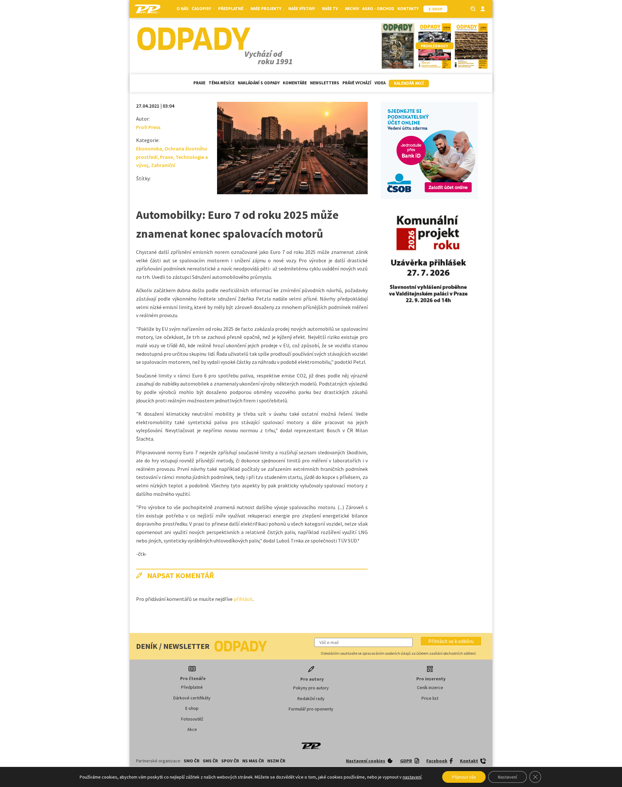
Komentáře (295, 83)
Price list (429, 698)
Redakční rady (311, 698)
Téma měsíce (222, 83)
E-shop (192, 708)
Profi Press (148, 127)
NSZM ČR (276, 761)
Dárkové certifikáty (192, 698)
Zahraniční (163, 165)
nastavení (412, 777)
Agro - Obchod (378, 8)
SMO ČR (192, 761)
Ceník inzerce (430, 687)
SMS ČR (210, 761)
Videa (380, 83)
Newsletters (324, 83)
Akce (192, 729)
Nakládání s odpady (259, 83)
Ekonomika (149, 148)
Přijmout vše (464, 777)
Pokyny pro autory (311, 688)
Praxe (199, 83)
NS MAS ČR (253, 761)
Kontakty (408, 8)
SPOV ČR (230, 761)
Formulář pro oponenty (311, 709)
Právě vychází (356, 83)
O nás (183, 8)
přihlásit (243, 599)
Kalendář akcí (409, 83)
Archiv (352, 8)
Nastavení (507, 777)
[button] (451, 641)
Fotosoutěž (192, 719)
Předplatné (192, 687)
